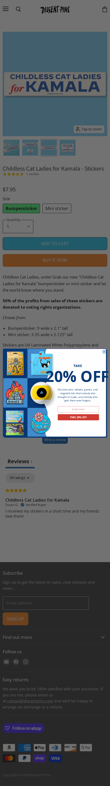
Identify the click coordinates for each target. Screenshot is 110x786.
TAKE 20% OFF (78, 417)
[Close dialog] (104, 351)
